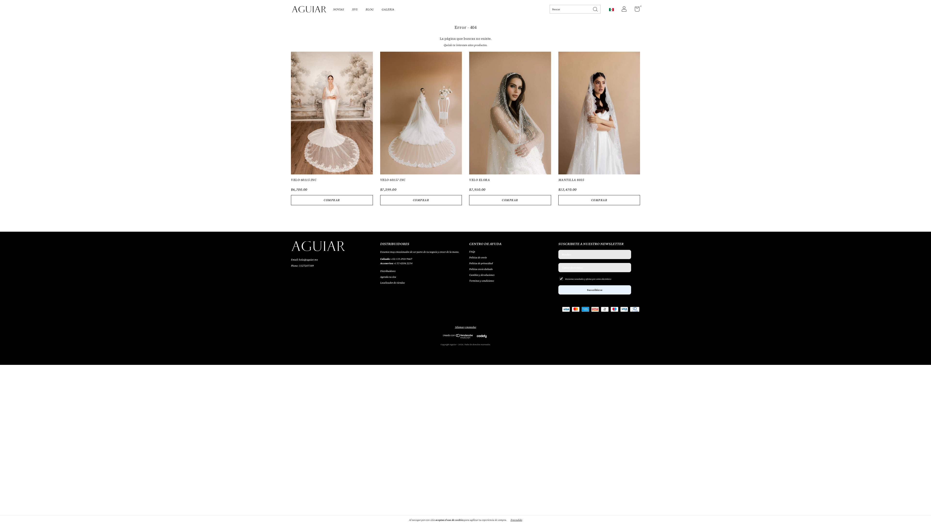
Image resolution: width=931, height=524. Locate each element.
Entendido (516, 520)
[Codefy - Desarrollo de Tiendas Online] (481, 336)
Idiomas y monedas (465, 327)
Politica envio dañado (481, 269)
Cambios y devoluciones (482, 275)
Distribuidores (388, 271)
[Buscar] (596, 9)
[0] (635, 10)
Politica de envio (478, 257)
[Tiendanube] (458, 337)
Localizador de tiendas (392, 282)
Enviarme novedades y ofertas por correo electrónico (588, 279)
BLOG (370, 9)
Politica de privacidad (481, 263)
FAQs (472, 251)
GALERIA (388, 9)
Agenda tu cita (388, 276)
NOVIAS (338, 9)
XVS (355, 9)
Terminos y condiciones (481, 280)
